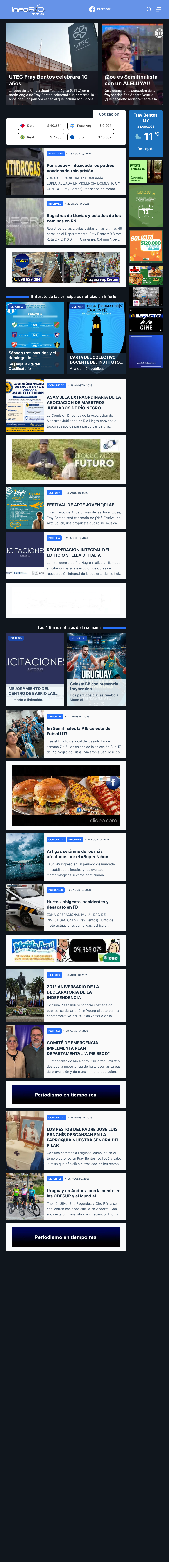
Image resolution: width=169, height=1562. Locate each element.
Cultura (54, 492)
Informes (54, 203)
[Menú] (158, 9)
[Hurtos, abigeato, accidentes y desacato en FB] (25, 907)
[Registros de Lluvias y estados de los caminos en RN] (25, 221)
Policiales (55, 153)
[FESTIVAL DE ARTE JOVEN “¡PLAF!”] (25, 508)
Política (54, 538)
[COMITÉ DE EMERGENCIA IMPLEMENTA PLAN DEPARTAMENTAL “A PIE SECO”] (25, 1051)
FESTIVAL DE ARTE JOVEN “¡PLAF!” (82, 504)
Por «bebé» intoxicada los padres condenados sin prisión (80, 168)
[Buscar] (149, 9)
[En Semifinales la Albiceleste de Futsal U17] (25, 734)
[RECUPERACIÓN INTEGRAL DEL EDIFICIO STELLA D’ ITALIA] (25, 555)
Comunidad (56, 385)
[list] (66, 338)
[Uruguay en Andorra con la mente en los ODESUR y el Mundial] (25, 1196)
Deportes (55, 716)
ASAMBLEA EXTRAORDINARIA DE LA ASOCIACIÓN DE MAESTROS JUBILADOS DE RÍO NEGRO (84, 402)
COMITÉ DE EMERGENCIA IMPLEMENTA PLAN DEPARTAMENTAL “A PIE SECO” (78, 1048)
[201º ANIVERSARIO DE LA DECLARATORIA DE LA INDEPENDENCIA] (25, 995)
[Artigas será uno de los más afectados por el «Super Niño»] (25, 857)
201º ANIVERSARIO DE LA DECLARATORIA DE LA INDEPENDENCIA (73, 992)
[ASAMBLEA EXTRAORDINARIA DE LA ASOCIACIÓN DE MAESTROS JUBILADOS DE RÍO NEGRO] (25, 405)
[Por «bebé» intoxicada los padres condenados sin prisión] (25, 171)
